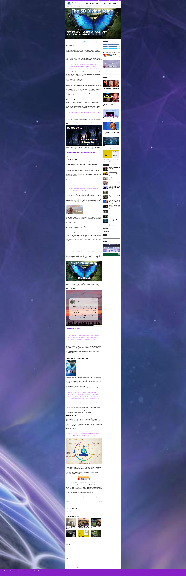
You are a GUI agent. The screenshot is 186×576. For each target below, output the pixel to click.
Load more (111, 224)
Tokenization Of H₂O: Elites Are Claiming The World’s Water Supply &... (111, 146)
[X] (69, 42)
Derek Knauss (70, 36)
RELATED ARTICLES (69, 516)
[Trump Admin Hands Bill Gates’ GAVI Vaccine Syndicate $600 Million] (111, 113)
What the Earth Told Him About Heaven (96, 537)
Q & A (78, 29)
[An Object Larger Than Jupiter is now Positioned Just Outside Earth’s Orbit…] (105, 211)
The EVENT (85, 29)
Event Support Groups (81, 0)
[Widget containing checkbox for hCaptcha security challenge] (73, 567)
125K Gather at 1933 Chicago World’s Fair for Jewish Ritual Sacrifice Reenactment (74, 503)
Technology (104, 0)
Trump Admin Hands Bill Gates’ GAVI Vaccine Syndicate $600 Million (111, 118)
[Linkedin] (78, 42)
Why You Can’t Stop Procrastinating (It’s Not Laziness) (111, 160)
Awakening (72, 29)
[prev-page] (66, 540)
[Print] (89, 42)
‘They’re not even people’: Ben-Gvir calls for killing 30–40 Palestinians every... (111, 132)
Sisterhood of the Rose (88, 0)
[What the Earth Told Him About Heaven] (96, 533)
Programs (104, 3)
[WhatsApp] (73, 42)
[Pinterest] (71, 42)
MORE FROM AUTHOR (76, 516)
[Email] (82, 42)
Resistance (98, 3)
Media (96, 0)
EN (119, 0)
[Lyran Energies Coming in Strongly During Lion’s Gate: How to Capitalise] (84, 522)
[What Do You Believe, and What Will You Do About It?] (105, 197)
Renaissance (100, 0)
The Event (92, 3)
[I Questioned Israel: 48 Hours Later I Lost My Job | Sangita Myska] (111, 83)
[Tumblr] (93, 42)
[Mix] (96, 42)
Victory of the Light (89, 29)
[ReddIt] (75, 42)
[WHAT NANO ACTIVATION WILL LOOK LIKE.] (96, 522)
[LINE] (91, 42)
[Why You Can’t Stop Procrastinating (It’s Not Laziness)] (84, 533)
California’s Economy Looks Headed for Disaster (94, 502)
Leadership (112, 0)
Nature (116, 0)
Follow (118, 46)
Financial (108, 0)
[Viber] (87, 42)
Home (87, 3)
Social (109, 3)
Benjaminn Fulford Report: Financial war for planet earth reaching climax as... (114, 206)
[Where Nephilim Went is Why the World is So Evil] (71, 533)
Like (119, 44)
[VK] (80, 42)
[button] (118, 3)
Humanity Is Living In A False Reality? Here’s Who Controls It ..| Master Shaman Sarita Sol (71, 527)
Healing (93, 0)
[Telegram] (84, 42)
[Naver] (100, 42)
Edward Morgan (105, 106)
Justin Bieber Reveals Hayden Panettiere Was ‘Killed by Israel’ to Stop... (110, 104)
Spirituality (81, 29)
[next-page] (67, 540)
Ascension (75, 0)
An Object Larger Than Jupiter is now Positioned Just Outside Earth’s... (114, 211)
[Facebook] (67, 42)
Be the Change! (75, 29)
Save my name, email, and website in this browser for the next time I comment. (79, 563)
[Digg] (98, 42)
